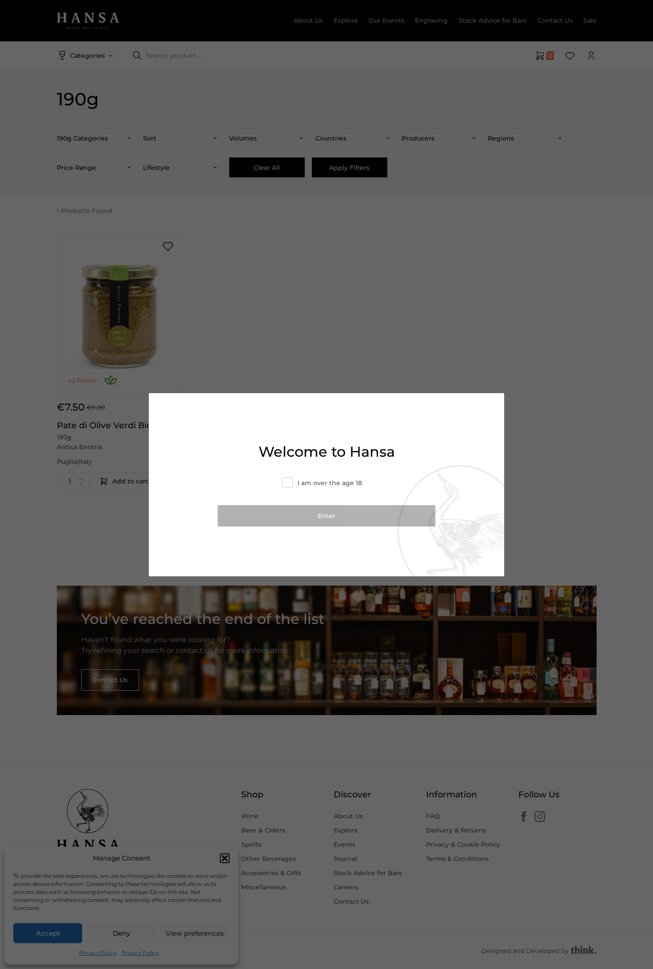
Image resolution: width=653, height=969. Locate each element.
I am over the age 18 (330, 483)
